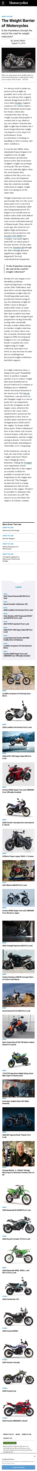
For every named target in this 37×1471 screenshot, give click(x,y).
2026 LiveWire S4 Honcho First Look (18, 610)
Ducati (26, 393)
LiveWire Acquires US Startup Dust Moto (18, 647)
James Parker (19, 41)
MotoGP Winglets (9, 539)
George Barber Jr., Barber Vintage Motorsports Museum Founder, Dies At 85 (18, 1172)
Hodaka (18, 103)
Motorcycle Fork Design (11, 530)
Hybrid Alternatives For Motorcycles (11, 548)
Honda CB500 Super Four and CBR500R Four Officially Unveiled (17, 655)
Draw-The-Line (7, 16)
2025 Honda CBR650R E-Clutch (14, 1421)
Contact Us (7, 1438)
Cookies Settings (9, 1443)
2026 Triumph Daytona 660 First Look (17, 946)
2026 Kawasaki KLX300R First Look (16, 1210)
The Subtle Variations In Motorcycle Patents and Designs (11, 559)
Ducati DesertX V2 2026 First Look (16, 1011)
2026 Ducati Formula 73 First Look (16, 1239)
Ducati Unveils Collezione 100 (16, 604)
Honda (4, 1296)
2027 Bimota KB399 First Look (14, 885)
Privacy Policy (8, 1434)
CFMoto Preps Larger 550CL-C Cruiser (18, 856)
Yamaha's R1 (18, 247)
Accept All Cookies (18, 1467)
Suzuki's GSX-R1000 (13, 236)
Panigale (28, 462)
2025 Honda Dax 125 (10, 1299)
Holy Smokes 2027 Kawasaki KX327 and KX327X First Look (18, 617)
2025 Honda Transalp (11, 1362)
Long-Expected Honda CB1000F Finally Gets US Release (17, 639)
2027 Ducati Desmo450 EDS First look (17, 597)
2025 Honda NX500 (10, 1331)
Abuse (17, 1434)
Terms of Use (26, 1434)
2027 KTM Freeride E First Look (16, 624)
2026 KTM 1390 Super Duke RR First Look (18, 631)
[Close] (34, 1456)
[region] (18, 1462)
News (5, 594)
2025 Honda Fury (9, 1391)
